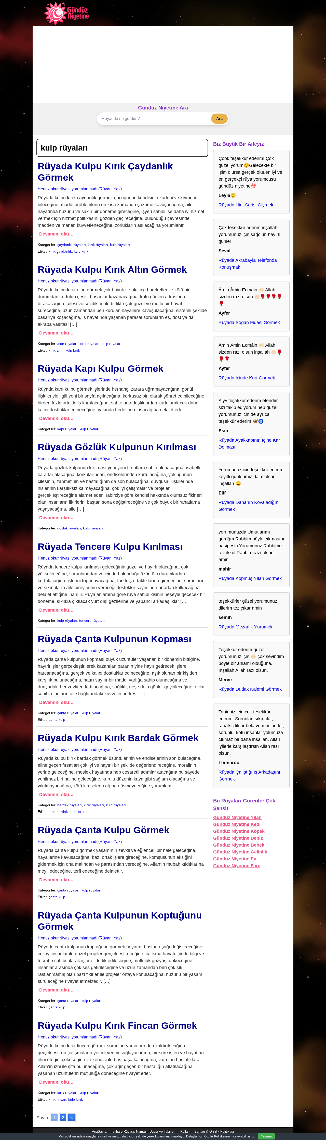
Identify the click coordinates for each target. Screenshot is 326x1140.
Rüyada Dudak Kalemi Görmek (250, 689)
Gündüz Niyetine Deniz (238, 838)
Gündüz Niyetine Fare (236, 865)
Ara (219, 118)
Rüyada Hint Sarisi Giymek (246, 204)
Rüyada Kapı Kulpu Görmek (101, 368)
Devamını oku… (56, 234)
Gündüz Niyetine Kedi (237, 824)
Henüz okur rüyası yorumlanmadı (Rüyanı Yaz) (80, 189)
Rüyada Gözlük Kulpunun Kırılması (117, 447)
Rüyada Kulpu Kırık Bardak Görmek (118, 738)
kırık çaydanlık (60, 251)
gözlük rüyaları (69, 528)
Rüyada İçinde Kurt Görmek (247, 377)
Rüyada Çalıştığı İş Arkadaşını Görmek (249, 776)
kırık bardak (58, 812)
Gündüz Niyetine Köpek (239, 831)
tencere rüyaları (92, 620)
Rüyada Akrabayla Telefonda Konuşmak (248, 264)
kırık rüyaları (98, 245)
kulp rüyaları (120, 245)
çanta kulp (57, 719)
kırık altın (56, 350)
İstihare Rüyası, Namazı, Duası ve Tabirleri (143, 1131)
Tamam (266, 1136)
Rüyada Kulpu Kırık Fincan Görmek (117, 1025)
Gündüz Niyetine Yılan (237, 817)
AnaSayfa (99, 1131)
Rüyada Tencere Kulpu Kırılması (110, 546)
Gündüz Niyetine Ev (234, 858)
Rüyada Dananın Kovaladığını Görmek (249, 506)
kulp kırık (81, 251)
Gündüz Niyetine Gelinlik (240, 851)
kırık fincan (57, 1099)
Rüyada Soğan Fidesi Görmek (249, 322)
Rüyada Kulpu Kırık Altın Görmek (112, 269)
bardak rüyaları (69, 805)
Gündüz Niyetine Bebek (238, 845)
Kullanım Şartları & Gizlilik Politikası (207, 1131)
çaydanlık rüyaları (71, 245)
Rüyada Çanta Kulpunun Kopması (114, 639)
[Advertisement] (163, 64)
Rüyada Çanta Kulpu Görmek (103, 830)
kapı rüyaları (67, 429)
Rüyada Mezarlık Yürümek (246, 626)
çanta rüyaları (68, 713)
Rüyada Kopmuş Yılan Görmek (250, 578)
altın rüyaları (67, 344)
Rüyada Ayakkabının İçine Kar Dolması (249, 444)
